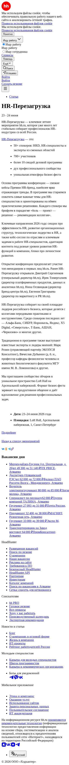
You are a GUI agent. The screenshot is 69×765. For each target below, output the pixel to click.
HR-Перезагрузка (13, 139)
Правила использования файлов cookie (27, 30)
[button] (6, 77)
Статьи (13, 96)
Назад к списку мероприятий (21, 441)
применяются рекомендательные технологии (34, 721)
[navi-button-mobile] (5, 89)
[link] (8, 68)
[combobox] (17, 754)
